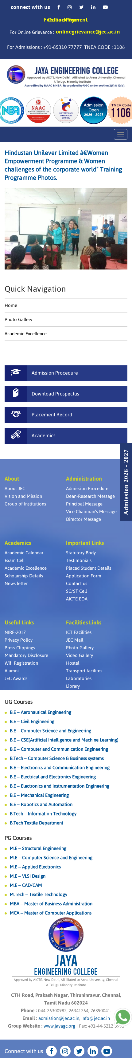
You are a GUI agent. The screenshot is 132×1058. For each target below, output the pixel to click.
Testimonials (78, 560)
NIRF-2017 (15, 632)
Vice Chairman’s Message (91, 511)
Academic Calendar (24, 552)
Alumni (12, 670)
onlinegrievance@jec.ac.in (88, 31)
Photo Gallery (18, 319)
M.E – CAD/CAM (26, 885)
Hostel (72, 663)
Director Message (83, 519)
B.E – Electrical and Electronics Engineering (53, 776)
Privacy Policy (19, 640)
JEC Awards (16, 678)
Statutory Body (81, 552)
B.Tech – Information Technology (43, 813)
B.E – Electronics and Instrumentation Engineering (59, 786)
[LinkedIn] (93, 7)
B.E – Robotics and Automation (41, 804)
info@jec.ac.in (95, 1018)
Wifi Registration (21, 663)
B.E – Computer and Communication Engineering (59, 749)
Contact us (76, 583)
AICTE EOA (76, 598)
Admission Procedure (87, 488)
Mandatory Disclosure (26, 655)
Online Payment (68, 19)
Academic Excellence (26, 333)
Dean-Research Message (90, 496)
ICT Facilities (78, 632)
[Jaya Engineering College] (66, 77)
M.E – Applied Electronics (35, 866)
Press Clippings (20, 647)
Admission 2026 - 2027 (125, 482)
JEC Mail (74, 640)
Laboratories (78, 678)
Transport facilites (84, 670)
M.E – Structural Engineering (38, 848)
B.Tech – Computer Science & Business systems (57, 758)
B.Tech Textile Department (36, 822)
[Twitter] (81, 7)
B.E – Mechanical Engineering (39, 795)
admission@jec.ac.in (58, 1018)
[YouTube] (105, 7)
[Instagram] (70, 7)
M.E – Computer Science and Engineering (51, 857)
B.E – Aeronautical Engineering (40, 712)
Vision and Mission (23, 496)
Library (73, 686)
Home (11, 305)
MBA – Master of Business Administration (51, 903)
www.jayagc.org (59, 1026)
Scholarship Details (24, 575)
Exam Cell (15, 560)
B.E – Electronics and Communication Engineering (60, 767)
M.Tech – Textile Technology (38, 894)
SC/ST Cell (76, 591)
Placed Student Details (88, 568)
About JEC (15, 488)
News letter (16, 583)
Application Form (83, 575)
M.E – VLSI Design (27, 876)
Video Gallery (79, 655)
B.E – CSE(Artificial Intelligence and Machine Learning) (64, 739)
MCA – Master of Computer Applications (50, 912)
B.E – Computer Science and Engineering (50, 730)
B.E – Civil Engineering (32, 721)
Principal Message (84, 503)
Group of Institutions (25, 503)
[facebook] (58, 7)
